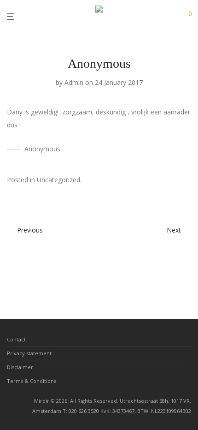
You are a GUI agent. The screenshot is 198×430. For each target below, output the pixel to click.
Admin (73, 82)
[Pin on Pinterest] (188, 180)
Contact (16, 339)
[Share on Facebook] (161, 180)
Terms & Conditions (31, 380)
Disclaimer (20, 367)
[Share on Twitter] (174, 180)
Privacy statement (29, 353)
